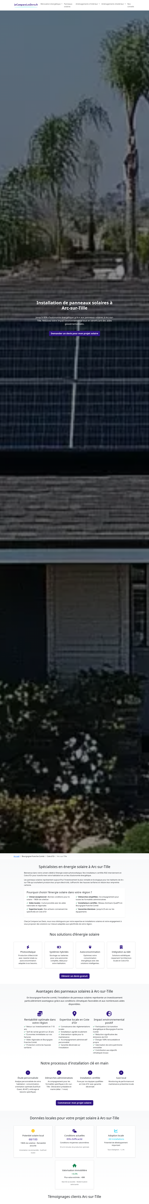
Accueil (16, 856)
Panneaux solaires (68, 5)
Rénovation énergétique (51, 4)
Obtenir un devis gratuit (74, 976)
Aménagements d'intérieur (87, 4)
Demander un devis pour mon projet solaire (74, 333)
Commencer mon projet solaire (74, 1102)
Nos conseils (130, 5)
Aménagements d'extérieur (112, 4)
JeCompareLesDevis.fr (26, 4)
